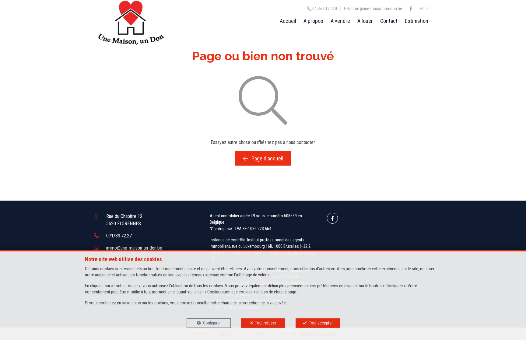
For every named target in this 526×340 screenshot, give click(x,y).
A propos (313, 21)
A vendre (340, 21)
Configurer (212, 323)
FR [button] (422, 8)
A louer (365, 21)
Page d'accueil (266, 158)
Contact (389, 21)
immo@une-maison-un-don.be (134, 248)
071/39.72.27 (119, 236)
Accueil (288, 21)
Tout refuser (265, 323)
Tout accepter (321, 323)
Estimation (416, 21)
